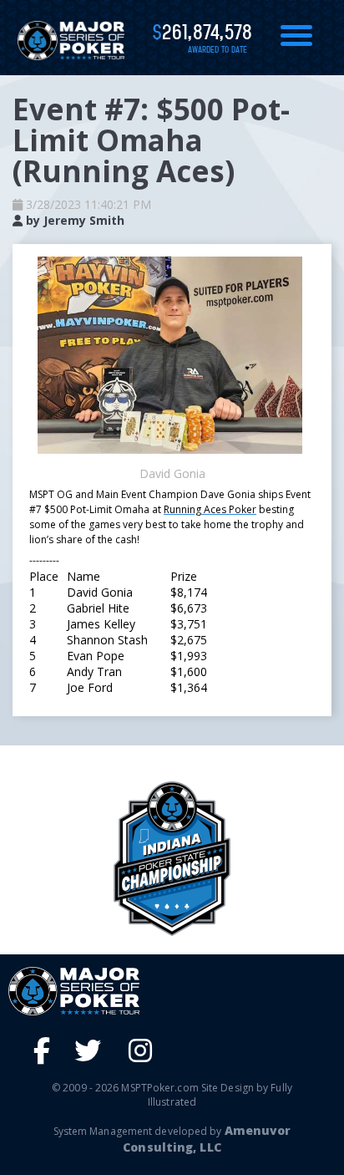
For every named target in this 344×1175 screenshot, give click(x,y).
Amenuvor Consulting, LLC (207, 1138)
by (73, 220)
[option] (172, 858)
